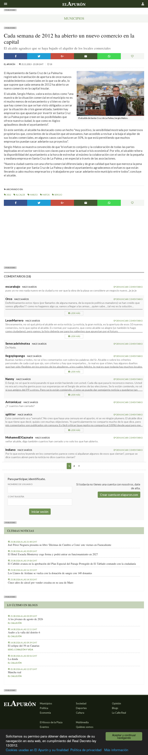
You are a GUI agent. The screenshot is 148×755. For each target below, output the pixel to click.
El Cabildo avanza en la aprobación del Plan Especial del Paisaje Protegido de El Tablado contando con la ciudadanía (72, 563)
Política (44, 708)
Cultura (80, 712)
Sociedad (81, 703)
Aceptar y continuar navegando (124, 736)
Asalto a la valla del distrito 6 (24, 632)
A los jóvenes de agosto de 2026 (25, 619)
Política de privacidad (85, 749)
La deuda (13, 659)
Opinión (116, 703)
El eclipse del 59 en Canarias (23, 645)
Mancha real (14, 672)
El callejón (15, 623)
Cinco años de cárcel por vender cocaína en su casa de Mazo (40, 582)
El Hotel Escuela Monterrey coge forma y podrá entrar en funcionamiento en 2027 (53, 554)
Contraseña (16, 496)
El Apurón (10, 64)
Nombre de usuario (20, 484)
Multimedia (82, 722)
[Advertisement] (74, 236)
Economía (45, 712)
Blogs (115, 708)
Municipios (74, 18)
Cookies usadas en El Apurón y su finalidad (37, 749)
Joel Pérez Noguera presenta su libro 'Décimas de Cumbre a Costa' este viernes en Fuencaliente (59, 544)
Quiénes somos (84, 726)
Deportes (81, 708)
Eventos (44, 726)
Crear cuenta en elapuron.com (119, 494)
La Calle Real (119, 712)
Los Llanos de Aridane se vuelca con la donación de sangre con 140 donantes (50, 573)
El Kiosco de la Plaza (51, 722)
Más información (116, 749)
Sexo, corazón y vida (20, 649)
